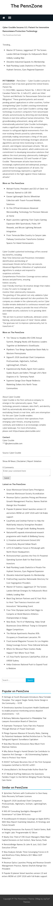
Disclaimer (21, 461)
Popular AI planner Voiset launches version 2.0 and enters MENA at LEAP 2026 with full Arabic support (27, 513)
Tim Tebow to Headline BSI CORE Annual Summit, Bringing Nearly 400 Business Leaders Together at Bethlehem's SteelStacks (26, 341)
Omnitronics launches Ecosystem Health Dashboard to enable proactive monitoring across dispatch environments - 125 (25, 710)
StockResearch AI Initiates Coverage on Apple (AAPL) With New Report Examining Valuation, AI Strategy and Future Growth (26, 822)
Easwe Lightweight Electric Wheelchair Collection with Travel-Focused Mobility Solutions (23, 200)
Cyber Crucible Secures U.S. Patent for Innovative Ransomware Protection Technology (26, 29)
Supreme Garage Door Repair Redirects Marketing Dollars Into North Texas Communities (23, 384)
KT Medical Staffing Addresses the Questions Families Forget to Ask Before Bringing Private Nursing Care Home (26, 777)
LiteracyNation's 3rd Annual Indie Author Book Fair (25, 769)
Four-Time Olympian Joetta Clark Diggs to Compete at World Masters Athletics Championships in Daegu (24, 613)
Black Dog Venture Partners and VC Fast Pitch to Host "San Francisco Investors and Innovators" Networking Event (26, 602)
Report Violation (34, 461)
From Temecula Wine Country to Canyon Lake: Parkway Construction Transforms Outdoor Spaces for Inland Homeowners (26, 239)
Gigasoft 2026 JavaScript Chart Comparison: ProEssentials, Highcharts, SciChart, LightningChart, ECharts (25, 361)
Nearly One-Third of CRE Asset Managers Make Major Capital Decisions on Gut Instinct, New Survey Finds (26, 838)
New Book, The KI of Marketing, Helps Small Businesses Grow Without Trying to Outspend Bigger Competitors (26, 625)
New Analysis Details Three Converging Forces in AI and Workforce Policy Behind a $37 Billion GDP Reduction (25, 855)
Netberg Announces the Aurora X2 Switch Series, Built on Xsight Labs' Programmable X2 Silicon (26, 831)
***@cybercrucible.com (12, 443)
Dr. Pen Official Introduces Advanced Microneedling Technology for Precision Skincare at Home (27, 211)
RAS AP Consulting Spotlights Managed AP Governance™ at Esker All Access (21, 813)
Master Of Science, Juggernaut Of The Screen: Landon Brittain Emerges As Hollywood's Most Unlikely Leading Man (26, 54)
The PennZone (26, 6)
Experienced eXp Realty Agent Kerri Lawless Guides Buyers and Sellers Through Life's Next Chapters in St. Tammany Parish (26, 372)
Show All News (9, 461)
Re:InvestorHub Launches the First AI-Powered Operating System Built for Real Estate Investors (27, 559)
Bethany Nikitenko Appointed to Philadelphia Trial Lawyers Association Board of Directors (24, 720)
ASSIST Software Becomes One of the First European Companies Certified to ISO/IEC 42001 (26, 763)
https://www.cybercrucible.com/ (26, 431)
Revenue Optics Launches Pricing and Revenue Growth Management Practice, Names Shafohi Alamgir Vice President (26, 501)
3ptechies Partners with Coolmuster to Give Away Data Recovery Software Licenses (24, 795)
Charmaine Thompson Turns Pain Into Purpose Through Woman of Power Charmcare (23, 727)
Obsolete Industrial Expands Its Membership (25, 61)
